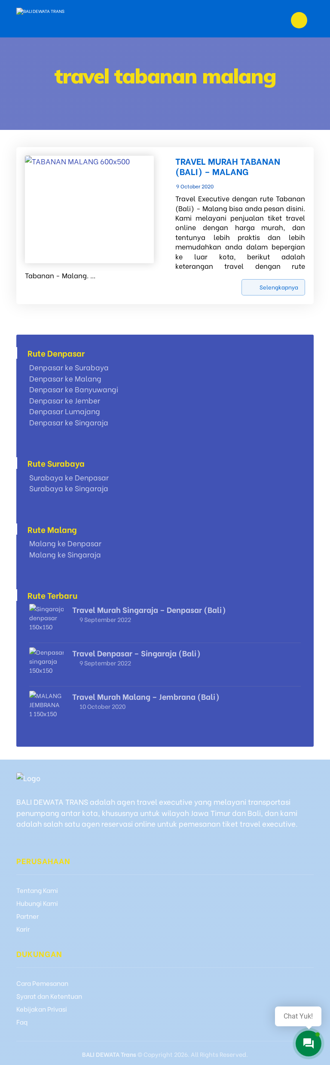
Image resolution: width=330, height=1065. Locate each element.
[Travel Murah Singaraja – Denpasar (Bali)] (46, 621)
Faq (22, 1021)
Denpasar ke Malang (65, 378)
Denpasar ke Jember (64, 400)
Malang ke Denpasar (65, 543)
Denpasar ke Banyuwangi (73, 389)
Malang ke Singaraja (65, 554)
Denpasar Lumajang (64, 411)
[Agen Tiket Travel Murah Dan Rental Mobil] (57, 19)
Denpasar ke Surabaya (69, 367)
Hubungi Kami (37, 903)
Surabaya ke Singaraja (68, 488)
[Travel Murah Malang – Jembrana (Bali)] (46, 708)
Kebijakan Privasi (41, 1008)
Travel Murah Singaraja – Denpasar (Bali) (149, 609)
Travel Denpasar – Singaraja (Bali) (136, 653)
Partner (27, 915)
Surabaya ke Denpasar (69, 477)
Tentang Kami (37, 890)
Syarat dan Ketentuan (49, 995)
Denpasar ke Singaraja (68, 422)
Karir (23, 928)
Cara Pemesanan (42, 983)
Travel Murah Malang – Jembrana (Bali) (146, 696)
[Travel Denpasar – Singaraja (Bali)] (46, 664)
